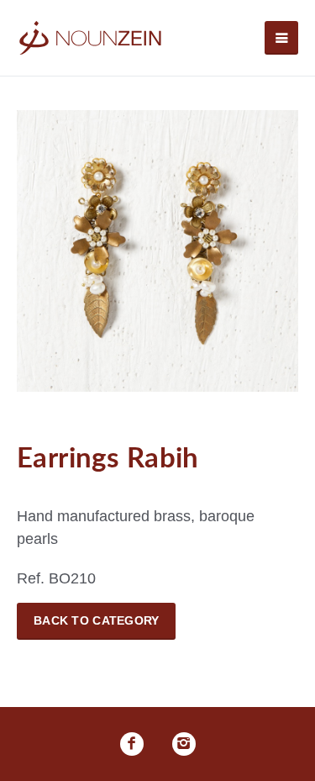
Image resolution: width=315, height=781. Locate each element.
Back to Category (96, 620)
